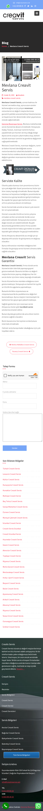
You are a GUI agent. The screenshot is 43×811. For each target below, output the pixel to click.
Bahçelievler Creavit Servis (12, 738)
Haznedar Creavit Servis (12, 539)
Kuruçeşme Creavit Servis (13, 485)
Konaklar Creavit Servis (12, 490)
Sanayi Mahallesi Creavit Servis (15, 507)
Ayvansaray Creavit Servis (13, 594)
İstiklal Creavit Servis (11, 627)
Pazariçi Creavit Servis (20, 351)
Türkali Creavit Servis (11, 468)
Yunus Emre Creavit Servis (13, 616)
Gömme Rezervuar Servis (12, 124)
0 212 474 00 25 (18, 6)
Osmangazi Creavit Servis (13, 621)
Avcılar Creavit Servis (10, 727)
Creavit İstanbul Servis (12, 534)
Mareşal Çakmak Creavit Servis (15, 517)
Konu (5, 402)
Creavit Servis (7, 700)
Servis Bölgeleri (8, 695)
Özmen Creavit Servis (11, 512)
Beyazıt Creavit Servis (11, 583)
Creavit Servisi (7, 706)
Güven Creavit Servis (11, 545)
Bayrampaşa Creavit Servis (12, 749)
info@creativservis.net (11, 782)
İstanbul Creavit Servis (12, 523)
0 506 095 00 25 (8, 797)
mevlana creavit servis (12, 98)
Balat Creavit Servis (11, 588)
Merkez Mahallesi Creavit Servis (22, 345)
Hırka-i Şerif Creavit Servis (13, 577)
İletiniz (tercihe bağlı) (11, 412)
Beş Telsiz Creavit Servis (12, 501)
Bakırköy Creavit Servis (11, 743)
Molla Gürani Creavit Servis (13, 567)
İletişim (5, 684)
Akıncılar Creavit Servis (12, 550)
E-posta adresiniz (9, 392)
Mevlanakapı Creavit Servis (13, 572)
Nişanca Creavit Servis (12, 561)
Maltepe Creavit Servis (12, 496)
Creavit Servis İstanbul (12, 528)
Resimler (5, 689)
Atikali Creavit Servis (11, 599)
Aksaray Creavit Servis (11, 605)
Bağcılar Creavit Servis (11, 733)
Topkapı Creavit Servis (12, 556)
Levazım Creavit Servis (12, 474)
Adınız (5, 381)
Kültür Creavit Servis (11, 479)
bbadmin (21, 95)
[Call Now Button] (5, 806)
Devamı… (20, 669)
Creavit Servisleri (9, 711)
